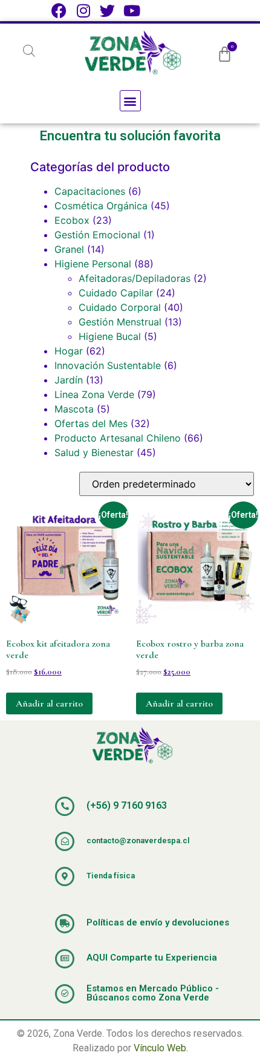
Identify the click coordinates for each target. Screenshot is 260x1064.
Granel (69, 249)
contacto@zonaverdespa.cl (138, 840)
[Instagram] (83, 10)
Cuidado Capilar (116, 293)
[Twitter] (107, 10)
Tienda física (110, 875)
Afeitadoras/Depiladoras (134, 278)
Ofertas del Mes (91, 423)
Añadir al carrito (49, 703)
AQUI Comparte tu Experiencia (151, 957)
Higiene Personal (92, 264)
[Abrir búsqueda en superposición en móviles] (29, 50)
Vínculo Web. (161, 1048)
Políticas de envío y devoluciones (157, 922)
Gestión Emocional (97, 235)
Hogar (68, 351)
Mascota (74, 409)
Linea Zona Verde (94, 394)
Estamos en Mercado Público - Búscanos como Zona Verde (152, 993)
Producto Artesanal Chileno (117, 438)
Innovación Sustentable (107, 365)
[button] (130, 100)
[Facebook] (59, 10)
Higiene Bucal (110, 336)
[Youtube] (131, 10)
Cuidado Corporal (120, 307)
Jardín (68, 380)
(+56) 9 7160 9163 (126, 805)
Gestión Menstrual (120, 322)
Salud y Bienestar (94, 452)
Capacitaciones (89, 191)
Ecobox (71, 220)
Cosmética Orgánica (101, 206)
